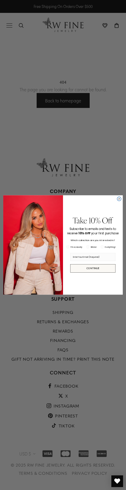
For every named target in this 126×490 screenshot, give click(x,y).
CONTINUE (93, 268)
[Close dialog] (119, 199)
